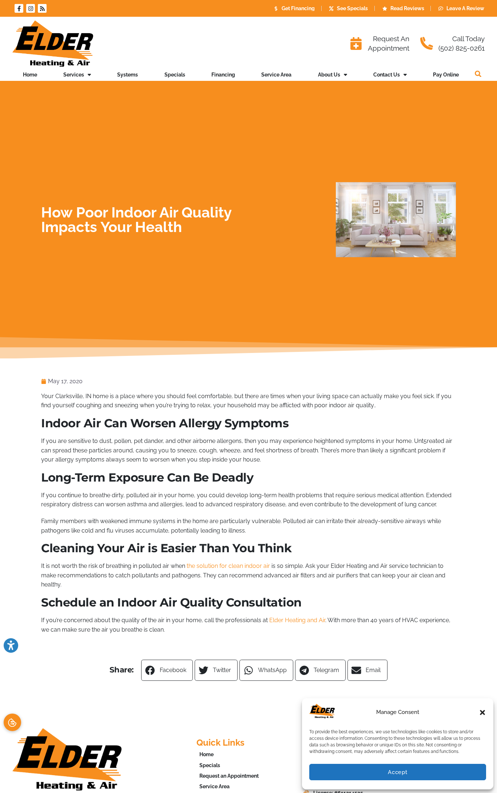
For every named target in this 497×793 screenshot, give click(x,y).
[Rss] (42, 8)
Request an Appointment (229, 776)
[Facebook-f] (19, 8)
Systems (127, 74)
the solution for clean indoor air (228, 565)
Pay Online (446, 74)
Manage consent (12, 722)
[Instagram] (30, 8)
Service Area (276, 74)
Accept (397, 772)
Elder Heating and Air (297, 620)
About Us (329, 74)
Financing (223, 74)
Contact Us (386, 74)
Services (73, 74)
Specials (174, 74)
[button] (482, 712)
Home (30, 74)
